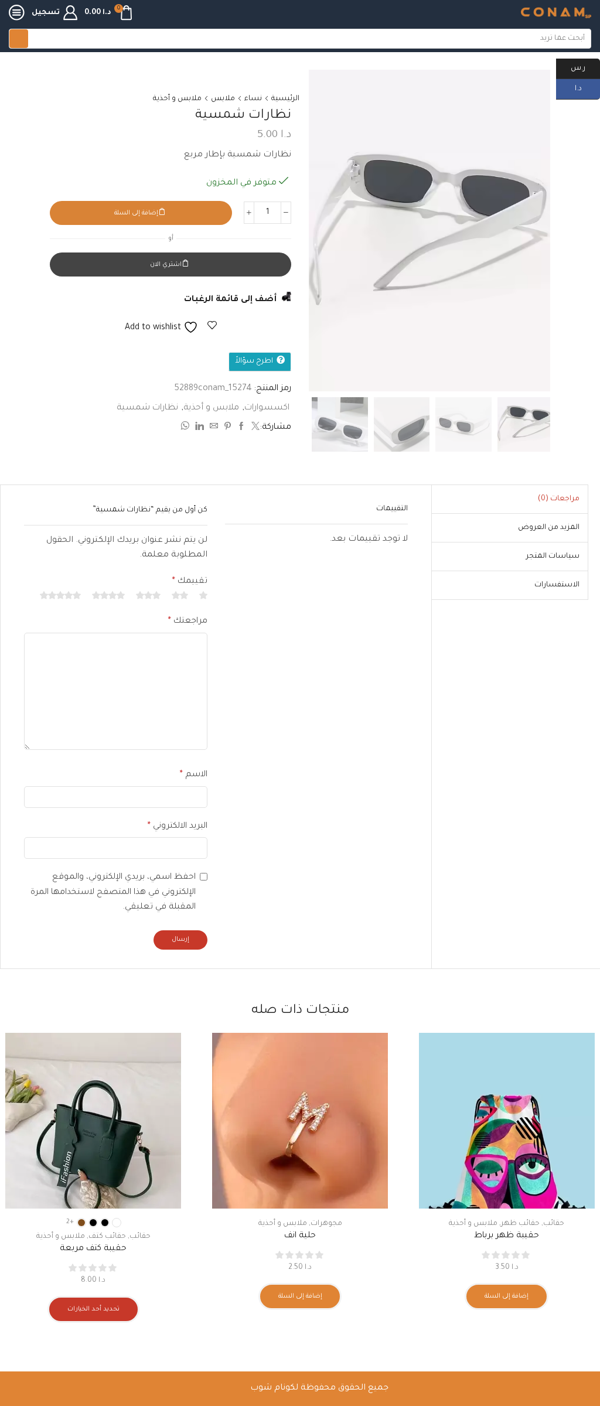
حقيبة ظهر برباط (506, 1236)
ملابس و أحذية (177, 99)
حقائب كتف (107, 1237)
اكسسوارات (266, 408)
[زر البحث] (18, 38)
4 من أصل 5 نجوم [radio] (108, 595)
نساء (253, 99)
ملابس (223, 99)
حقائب (553, 1224)
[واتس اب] (186, 428)
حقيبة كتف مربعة (93, 1249)
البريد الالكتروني (177, 826)
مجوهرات (326, 1224)
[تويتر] (254, 428)
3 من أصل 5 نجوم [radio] (148, 595)
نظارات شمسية (147, 408)
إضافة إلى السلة (136, 213)
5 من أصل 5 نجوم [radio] (60, 595)
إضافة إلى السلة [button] (507, 1296)
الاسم (193, 775)
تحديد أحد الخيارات (93, 1309)
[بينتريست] (227, 428)
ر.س (585, 67)
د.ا (587, 88)
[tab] (558, 499)
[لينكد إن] (199, 428)
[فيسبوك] (241, 428)
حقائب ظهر (520, 1224)
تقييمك (189, 581)
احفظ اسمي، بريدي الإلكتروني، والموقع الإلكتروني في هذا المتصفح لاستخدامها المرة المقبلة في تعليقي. (113, 892)
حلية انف (300, 1236)
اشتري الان (166, 264)
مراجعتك (187, 621)
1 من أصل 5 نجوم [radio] (203, 595)
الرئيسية (285, 99)
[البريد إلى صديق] (214, 428)
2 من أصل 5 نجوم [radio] (180, 595)
